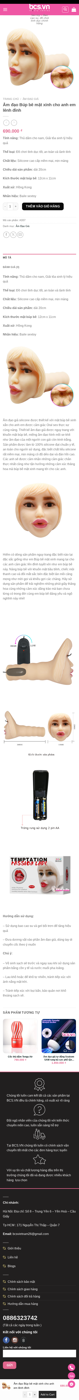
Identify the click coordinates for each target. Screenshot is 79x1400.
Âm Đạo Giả (31, 99)
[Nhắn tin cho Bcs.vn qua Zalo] (71, 1375)
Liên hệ (13, 1257)
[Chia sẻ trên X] (13, 235)
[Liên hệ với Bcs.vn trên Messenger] (71, 1384)
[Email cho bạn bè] (20, 235)
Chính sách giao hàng (23, 1289)
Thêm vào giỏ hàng (43, 206)
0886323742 (20, 1317)
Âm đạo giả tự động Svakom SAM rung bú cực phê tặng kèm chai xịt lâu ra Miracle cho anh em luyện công (58, 1058)
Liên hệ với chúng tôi (17, 1347)
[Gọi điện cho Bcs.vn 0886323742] (71, 1367)
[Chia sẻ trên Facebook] (6, 235)
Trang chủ (11, 99)
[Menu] (5, 9)
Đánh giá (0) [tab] (11, 267)
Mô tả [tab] (7, 257)
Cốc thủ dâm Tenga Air (20, 1056)
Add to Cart (47, 1394)
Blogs (12, 1266)
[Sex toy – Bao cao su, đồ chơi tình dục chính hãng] (39, 7)
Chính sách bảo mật (21, 1281)
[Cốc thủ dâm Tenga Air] (20, 1036)
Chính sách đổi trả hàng (24, 1296)
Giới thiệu (14, 1248)
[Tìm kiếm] (65, 9)
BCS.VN (12, 1100)
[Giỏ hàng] (74, 9)
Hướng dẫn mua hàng (23, 1303)
